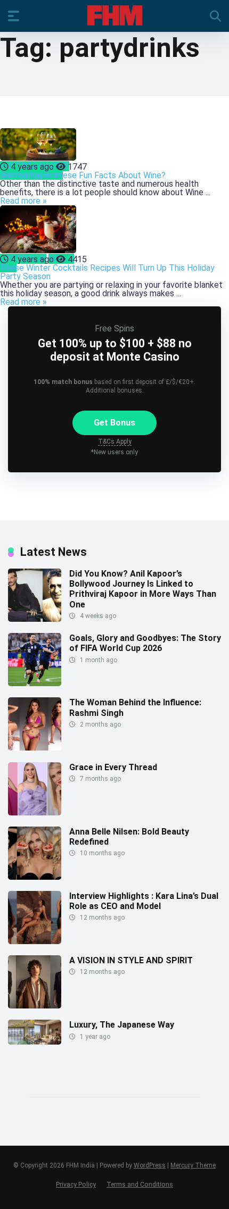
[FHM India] (115, 15)
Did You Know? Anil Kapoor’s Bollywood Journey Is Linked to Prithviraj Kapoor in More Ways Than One (142, 589)
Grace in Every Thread (113, 767)
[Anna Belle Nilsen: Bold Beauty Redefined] (34, 877)
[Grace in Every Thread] (34, 812)
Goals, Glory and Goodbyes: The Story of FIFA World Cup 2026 (145, 643)
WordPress (150, 1165)
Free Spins (114, 328)
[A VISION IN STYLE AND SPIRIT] (34, 1005)
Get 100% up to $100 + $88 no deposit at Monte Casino (115, 350)
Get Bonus (114, 423)
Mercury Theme (193, 1165)
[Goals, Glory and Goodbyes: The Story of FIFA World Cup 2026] (34, 683)
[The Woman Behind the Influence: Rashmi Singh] (34, 748)
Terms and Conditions (140, 1184)
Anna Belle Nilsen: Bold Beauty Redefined (129, 837)
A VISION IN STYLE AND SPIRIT (131, 960)
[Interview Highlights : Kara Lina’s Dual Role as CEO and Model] (34, 941)
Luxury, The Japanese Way (121, 1025)
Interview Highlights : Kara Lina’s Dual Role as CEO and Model (143, 901)
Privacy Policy (76, 1184)
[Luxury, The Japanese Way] (34, 1042)
